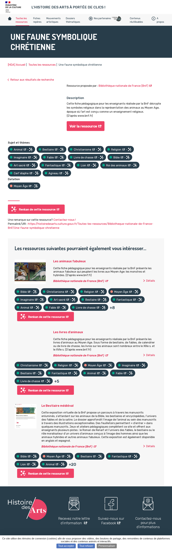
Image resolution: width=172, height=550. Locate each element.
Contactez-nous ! (64, 219)
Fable (50, 157)
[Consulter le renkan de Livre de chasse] (101, 157)
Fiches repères (37, 20)
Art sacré (19, 165)
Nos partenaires (102, 18)
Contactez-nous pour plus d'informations (148, 522)
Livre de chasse (83, 157)
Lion (83, 165)
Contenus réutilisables (136, 20)
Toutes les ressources (22, 20)
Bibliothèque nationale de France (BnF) (123, 85)
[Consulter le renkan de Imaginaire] (35, 157)
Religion (116, 149)
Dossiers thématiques (73, 20)
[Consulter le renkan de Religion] (129, 149)
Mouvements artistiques (53, 20)
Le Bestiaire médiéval (57, 406)
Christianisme (82, 149)
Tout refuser (86, 545)
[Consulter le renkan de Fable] (62, 157)
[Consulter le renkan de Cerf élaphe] (37, 173)
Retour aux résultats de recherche (32, 79)
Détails (150, 280)
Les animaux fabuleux (69, 261)
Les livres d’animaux (68, 332)
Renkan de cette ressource (37, 209)
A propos (160, 20)
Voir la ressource (83, 126)
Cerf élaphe (21, 173)
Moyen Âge (21, 186)
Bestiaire (48, 149)
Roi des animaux (116, 165)
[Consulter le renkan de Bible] (128, 157)
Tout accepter (66, 545)
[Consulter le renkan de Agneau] (67, 173)
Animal (18, 149)
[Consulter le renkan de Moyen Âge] (36, 186)
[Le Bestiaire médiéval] (25, 416)
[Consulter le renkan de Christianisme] (99, 149)
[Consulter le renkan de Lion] (94, 165)
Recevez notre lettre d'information (74, 520)
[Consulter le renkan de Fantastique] (69, 165)
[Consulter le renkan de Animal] (31, 149)
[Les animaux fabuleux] (30, 271)
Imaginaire (20, 157)
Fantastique (53, 165)
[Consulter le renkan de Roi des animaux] (135, 165)
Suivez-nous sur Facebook (111, 520)
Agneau (53, 173)
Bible (116, 157)
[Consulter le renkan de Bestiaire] (62, 149)
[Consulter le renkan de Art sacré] (33, 165)
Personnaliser (106, 545)
